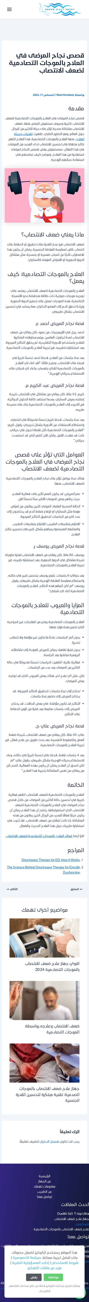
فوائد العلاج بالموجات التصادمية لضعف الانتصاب (39, 836)
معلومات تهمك (44, 1186)
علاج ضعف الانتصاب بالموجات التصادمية (61, 1229)
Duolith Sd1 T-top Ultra (73, 1213)
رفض (33, 1277)
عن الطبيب (44, 1191)
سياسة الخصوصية (27, 1257)
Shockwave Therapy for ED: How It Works (50, 860)
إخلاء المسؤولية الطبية (30, 1263)
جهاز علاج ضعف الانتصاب (71, 1219)
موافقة (53, 1277)
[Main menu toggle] (9, 9)
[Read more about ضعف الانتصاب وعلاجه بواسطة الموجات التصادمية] (44, 1000)
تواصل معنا (44, 1196)
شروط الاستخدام (65, 1263)
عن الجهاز (44, 1181)
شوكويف (82, 1224)
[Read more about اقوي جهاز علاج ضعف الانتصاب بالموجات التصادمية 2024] (44, 938)
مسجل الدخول (49, 1141)
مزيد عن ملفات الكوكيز (44, 1268)
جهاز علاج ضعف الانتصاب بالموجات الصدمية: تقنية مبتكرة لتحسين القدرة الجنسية (47, 1094)
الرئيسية (44, 1176)
